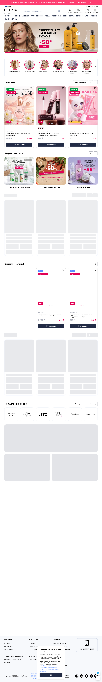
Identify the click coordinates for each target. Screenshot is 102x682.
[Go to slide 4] (20, 123)
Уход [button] (17, 16)
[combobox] (40, 11)
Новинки (9, 16)
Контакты (7, 662)
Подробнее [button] (51, 145)
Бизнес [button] (79, 16)
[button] (51, 2)
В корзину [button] (21, 145)
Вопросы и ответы (59, 643)
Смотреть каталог (35, 646)
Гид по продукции (35, 650)
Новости (32, 643)
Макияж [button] (25, 16)
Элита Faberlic (8, 650)
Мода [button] (47, 16)
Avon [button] (87, 16)
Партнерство (33, 659)
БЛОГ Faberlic (8, 646)
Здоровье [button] (56, 16)
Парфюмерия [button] (37, 16)
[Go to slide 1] (17, 123)
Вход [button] (87, 6)
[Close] (90, 2)
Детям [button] (71, 16)
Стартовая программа (36, 656)
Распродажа (11, 19)
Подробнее (82, 2)
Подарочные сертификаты (65, 676)
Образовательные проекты (13, 656)
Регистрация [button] (94, 6)
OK (51, 675)
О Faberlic (7, 643)
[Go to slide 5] (21, 123)
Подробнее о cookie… (46, 666)
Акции (94, 16)
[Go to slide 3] (51, 123)
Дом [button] (65, 16)
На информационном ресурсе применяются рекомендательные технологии (49, 669)
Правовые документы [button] (11, 659)
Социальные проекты (11, 653)
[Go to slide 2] (82, 123)
